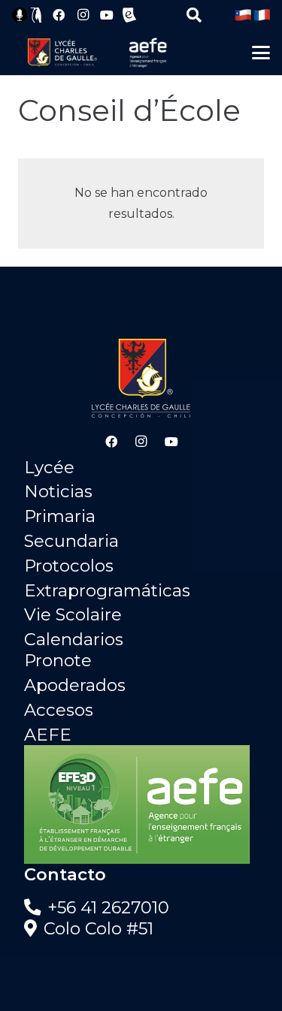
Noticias (58, 491)
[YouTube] (107, 15)
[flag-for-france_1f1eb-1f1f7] (261, 15)
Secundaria (71, 540)
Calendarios (73, 639)
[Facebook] (59, 15)
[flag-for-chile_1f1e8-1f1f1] (243, 15)
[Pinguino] (37, 15)
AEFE (47, 734)
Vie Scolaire (73, 614)
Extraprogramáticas (107, 590)
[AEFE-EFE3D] (141, 804)
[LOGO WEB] (62, 53)
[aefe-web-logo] (148, 53)
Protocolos (69, 565)
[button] (194, 15)
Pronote (58, 660)
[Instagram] (83, 15)
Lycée (49, 467)
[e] (129, 15)
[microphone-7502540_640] (19, 15)
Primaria (60, 516)
